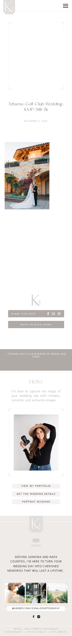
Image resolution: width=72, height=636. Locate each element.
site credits (59, 632)
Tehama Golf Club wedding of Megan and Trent (37, 355)
